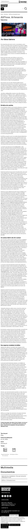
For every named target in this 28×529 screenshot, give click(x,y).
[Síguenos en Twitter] (2, 496)
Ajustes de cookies (5, 524)
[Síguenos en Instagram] (10, 496)
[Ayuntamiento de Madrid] (23, 1)
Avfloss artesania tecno (14, 14)
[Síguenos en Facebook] (5, 496)
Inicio (2, 14)
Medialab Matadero (5, 1)
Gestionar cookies (14, 515)
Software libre (14, 454)
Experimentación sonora (5, 455)
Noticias (6, 14)
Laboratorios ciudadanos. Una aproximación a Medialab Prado (13, 476)
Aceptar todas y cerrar (15, 524)
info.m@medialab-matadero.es (10, 511)
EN (23, 8)
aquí (7, 522)
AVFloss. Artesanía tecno (8, 480)
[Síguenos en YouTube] (8, 496)
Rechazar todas (5, 527)
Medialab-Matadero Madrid (5, 5)
